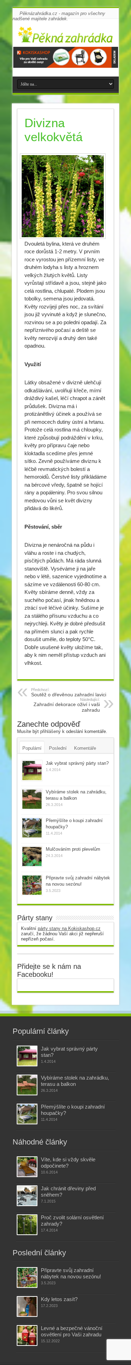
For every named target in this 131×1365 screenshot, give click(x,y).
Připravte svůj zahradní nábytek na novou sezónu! (71, 1273)
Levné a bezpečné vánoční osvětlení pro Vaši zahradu (71, 1331)
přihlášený (50, 731)
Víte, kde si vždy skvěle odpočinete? (68, 1162)
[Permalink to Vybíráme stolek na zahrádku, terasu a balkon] (32, 799)
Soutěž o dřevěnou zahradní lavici (68, 692)
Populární (32, 748)
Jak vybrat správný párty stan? (77, 763)
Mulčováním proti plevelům (73, 849)
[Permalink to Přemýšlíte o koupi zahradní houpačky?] (32, 827)
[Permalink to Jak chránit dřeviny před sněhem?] (27, 1195)
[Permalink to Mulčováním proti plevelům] (32, 856)
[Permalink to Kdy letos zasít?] (27, 1306)
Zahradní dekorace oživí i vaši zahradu (67, 705)
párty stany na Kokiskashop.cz (69, 928)
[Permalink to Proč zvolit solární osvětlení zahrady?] (27, 1224)
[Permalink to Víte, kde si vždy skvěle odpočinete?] (27, 1166)
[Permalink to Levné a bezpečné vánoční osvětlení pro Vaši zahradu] (27, 1335)
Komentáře (85, 748)
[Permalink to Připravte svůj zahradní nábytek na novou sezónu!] (32, 885)
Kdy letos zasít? (59, 1299)
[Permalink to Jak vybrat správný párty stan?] (32, 770)
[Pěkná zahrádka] (66, 38)
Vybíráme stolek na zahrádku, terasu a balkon (75, 1081)
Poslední (58, 748)
